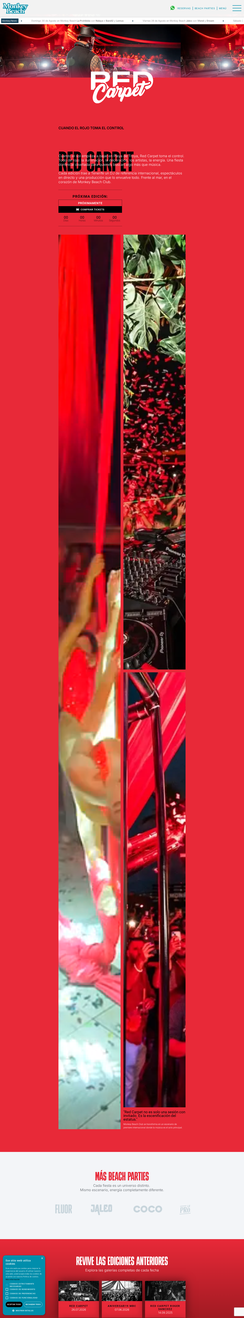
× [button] (42, 1258)
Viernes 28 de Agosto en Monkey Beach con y (56, 20)
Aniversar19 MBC (122, 1305)
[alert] (24, 1285)
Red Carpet (78, 1305)
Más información (13, 1279)
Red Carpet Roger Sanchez (165, 1307)
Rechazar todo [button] (33, 1304)
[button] (24, 1310)
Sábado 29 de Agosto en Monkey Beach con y (156, 20)
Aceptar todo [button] (14, 1304)
